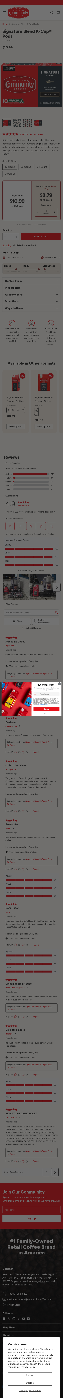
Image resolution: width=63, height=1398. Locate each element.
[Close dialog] (59, 683)
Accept (30, 1375)
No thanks (46, 714)
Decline (30, 1383)
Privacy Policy (27, 1367)
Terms (46, 704)
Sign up (46, 709)
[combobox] (36, 694)
